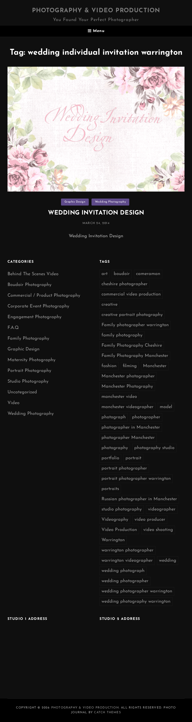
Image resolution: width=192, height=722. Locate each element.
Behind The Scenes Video (33, 274)
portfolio (110, 458)
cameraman (148, 274)
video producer (149, 519)
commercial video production (131, 294)
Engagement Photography (35, 317)
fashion (109, 366)
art (105, 274)
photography (115, 448)
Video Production (119, 530)
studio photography (122, 509)
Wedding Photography (110, 202)
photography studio (154, 448)
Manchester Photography (127, 386)
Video (14, 403)
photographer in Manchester (131, 427)
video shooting (158, 530)
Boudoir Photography (30, 285)
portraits (110, 489)
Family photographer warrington (135, 325)
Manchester (154, 366)
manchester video (119, 397)
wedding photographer (125, 581)
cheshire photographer (125, 284)
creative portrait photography (132, 315)
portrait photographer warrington (136, 479)
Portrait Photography (29, 371)
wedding (167, 560)
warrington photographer (128, 550)
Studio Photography (28, 381)
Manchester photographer (128, 376)
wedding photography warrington (136, 601)
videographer (162, 509)
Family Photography (28, 338)
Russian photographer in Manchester (139, 499)
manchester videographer (128, 407)
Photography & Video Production (96, 11)
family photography (122, 335)
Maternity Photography (32, 360)
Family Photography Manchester (135, 356)
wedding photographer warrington (137, 591)
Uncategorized (22, 392)
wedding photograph (123, 571)
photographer (146, 417)
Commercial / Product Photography (44, 295)
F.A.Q (13, 328)
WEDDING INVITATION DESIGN (96, 213)
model (166, 407)
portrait (133, 458)
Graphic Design (75, 202)
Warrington (113, 540)
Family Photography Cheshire (132, 345)
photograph (114, 417)
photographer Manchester (128, 438)
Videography (115, 519)
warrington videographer (127, 560)
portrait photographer (124, 468)
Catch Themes (107, 712)
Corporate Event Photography (38, 306)
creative (110, 304)
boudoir (122, 274)
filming (130, 366)
